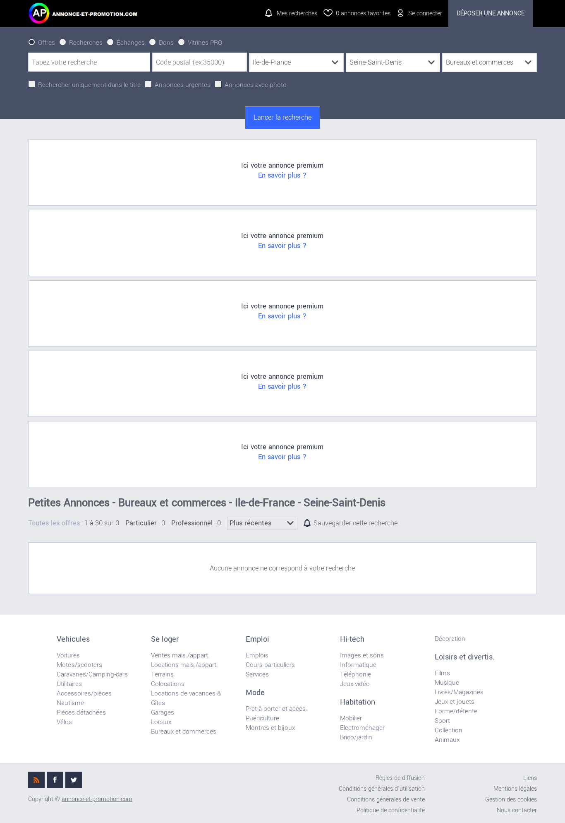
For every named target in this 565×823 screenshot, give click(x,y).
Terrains (162, 674)
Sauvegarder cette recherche (355, 523)
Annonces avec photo (256, 84)
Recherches (86, 42)
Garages (162, 712)
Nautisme (70, 702)
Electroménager (362, 727)
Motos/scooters (79, 664)
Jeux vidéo (355, 683)
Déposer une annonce (490, 13)
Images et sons (362, 655)
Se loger (165, 639)
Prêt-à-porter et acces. (276, 708)
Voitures (68, 655)
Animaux (447, 739)
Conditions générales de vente (386, 799)
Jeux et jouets (454, 701)
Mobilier (351, 718)
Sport (442, 720)
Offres (46, 42)
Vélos (64, 722)
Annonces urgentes (183, 84)
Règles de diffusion (400, 778)
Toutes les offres (54, 523)
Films (442, 673)
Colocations (167, 683)
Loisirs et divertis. (465, 657)
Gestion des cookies (511, 799)
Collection (448, 730)
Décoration (450, 638)
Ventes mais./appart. (180, 655)
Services (257, 674)
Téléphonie (355, 674)
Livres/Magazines (459, 692)
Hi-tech (352, 639)
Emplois (257, 655)
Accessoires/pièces (84, 693)
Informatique (358, 664)
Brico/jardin (356, 737)
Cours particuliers (270, 664)
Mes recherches (297, 13)
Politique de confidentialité (391, 810)
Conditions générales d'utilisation (382, 788)
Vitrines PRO (205, 42)
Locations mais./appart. (184, 664)
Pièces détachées (81, 712)
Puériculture (262, 718)
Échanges (131, 42)
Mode (255, 692)
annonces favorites (363, 13)
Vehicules (73, 639)
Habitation (357, 702)
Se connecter (425, 13)
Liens (530, 778)
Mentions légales (515, 788)
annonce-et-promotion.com (97, 799)
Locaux (161, 722)
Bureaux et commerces (183, 731)
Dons (166, 42)
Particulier (141, 523)
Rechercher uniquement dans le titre (89, 84)
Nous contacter (517, 810)
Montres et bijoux (270, 727)
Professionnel (192, 523)
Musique (447, 682)
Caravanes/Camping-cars (92, 674)
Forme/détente (456, 711)
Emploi (257, 639)
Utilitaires (69, 683)
